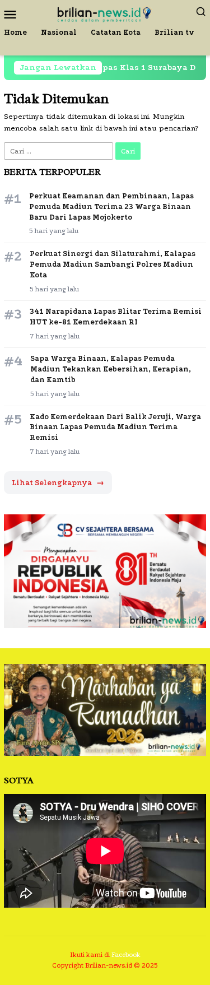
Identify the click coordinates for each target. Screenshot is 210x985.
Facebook (126, 955)
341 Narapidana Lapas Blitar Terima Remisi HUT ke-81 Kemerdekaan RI (116, 316)
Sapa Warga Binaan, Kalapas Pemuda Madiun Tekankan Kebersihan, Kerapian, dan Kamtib (110, 369)
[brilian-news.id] (105, 13)
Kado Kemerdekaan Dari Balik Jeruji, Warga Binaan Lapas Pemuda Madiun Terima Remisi (115, 427)
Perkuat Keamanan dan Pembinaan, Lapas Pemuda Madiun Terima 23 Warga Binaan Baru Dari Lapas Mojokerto (111, 206)
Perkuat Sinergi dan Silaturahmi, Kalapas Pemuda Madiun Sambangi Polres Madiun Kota (112, 264)
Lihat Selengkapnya (58, 482)
